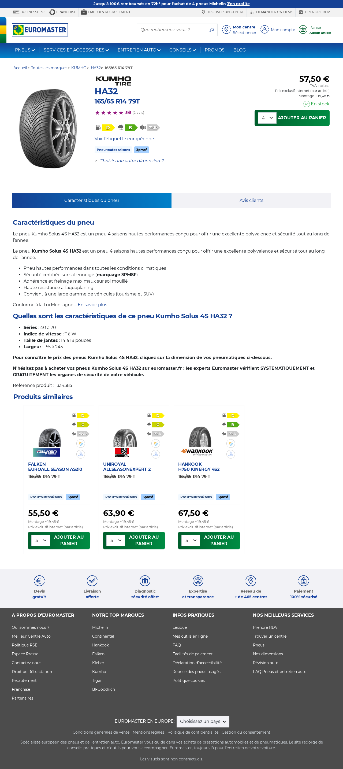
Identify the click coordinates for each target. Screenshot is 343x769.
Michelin (100, 627)
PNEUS (23, 50)
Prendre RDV (317, 12)
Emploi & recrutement (109, 12)
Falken (98, 654)
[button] (80, 443)
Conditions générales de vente (101, 732)
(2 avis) (138, 112)
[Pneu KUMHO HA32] (47, 128)
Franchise (65, 12)
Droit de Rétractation (32, 671)
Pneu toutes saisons (113, 150)
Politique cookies (189, 680)
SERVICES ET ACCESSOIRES (74, 50)
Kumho (99, 671)
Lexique (180, 627)
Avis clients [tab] (251, 200)
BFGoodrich (103, 689)
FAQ (177, 645)
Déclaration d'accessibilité (197, 662)
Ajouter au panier (302, 117)
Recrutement (24, 680)
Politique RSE (24, 645)
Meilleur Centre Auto (31, 636)
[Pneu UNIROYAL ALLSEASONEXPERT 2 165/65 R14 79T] (125, 431)
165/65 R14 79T (117, 101)
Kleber (98, 662)
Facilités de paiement (193, 654)
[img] (80, 443)
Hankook (100, 645)
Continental (103, 636)
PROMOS (215, 50)
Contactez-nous (26, 662)
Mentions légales (148, 732)
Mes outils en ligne (190, 636)
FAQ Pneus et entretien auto (280, 671)
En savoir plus (92, 304)
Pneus (258, 645)
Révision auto (265, 662)
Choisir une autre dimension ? (131, 160)
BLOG (239, 50)
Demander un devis (274, 12)
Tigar (97, 680)
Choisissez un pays (200, 721)
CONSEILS (180, 50)
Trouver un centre (225, 12)
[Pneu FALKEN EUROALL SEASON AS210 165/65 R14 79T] (50, 431)
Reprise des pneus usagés (197, 671)
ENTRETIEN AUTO (137, 50)
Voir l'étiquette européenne (124, 138)
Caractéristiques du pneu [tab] (91, 200)
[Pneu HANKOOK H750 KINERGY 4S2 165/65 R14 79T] (200, 431)
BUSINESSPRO (32, 12)
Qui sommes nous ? (30, 627)
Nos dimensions (268, 654)
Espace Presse (25, 654)
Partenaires (22, 698)
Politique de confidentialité (192, 732)
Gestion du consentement (246, 732)
